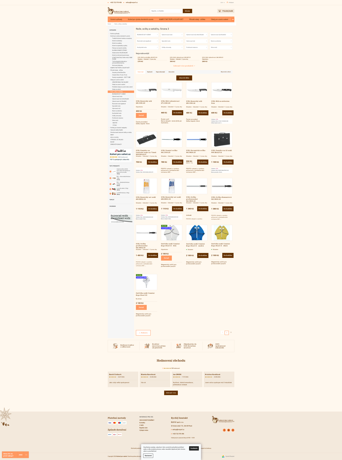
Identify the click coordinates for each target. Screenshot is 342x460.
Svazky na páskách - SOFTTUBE (121, 77)
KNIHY (112, 135)
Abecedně (171, 72)
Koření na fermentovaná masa (120, 55)
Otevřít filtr (184, 78)
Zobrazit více (171, 393)
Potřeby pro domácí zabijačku (118, 127)
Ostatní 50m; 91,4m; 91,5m (119, 75)
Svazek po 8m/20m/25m (119, 72)
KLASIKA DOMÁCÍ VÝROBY (119, 50)
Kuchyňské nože (116, 113)
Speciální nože (116, 106)
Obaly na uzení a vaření (118, 84)
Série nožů (115, 120)
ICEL (217, 119)
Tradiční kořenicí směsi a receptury (122, 38)
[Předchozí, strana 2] (227, 333)
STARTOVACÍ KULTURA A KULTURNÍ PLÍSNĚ (122, 58)
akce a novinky (114, 137)
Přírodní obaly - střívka (116, 70)
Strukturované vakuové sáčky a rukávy (121, 132)
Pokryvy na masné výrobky (119, 48)
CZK (221, 2)
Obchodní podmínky (136, 448)
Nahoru (144, 333)
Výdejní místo (143, 430)
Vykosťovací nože (117, 96)
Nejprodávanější (160, 72)
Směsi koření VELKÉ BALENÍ (119, 52)
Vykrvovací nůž (116, 108)
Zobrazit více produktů (183, 66)
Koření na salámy (117, 43)
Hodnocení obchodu (171, 360)
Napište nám (143, 428)
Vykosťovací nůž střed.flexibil (120, 99)
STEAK (115, 125)
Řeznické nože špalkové (119, 103)
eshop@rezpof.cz (178, 429)
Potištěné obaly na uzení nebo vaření (122, 87)
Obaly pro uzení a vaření (117, 79)
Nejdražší (149, 72)
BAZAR (112, 142)
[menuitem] (116, 19)
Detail (141, 115)
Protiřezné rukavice (117, 118)
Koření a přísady (114, 33)
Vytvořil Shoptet (229, 456)
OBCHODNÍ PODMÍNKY (146, 420)
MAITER (115, 123)
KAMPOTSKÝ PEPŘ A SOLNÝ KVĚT (120, 67)
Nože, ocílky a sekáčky (116, 91)
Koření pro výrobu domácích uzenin (120, 36)
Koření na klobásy (117, 40)
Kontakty (142, 423)
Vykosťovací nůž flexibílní (119, 101)
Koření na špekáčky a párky (119, 45)
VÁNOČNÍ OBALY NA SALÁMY (120, 82)
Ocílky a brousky (116, 115)
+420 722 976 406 (178, 434)
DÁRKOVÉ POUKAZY (116, 144)
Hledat (187, 11)
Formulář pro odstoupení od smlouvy (201, 448)
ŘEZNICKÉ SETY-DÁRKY (119, 94)
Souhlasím (194, 448)
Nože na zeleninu (117, 111)
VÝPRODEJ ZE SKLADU (116, 139)
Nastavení (148, 456)
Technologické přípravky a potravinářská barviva (119, 62)
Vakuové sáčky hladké (116, 130)
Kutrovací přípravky (117, 65)
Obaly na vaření (116, 89)
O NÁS (141, 425)
